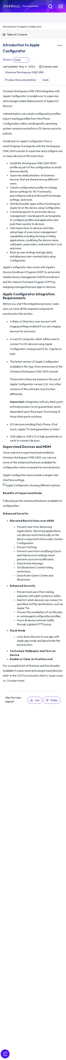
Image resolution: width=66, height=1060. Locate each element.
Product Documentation (20, 80)
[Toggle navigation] (60, 6)
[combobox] (21, 60)
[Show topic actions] (59, 45)
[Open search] (50, 6)
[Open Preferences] (5, 1053)
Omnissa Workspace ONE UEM (24, 72)
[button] (33, 34)
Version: (7, 59)
